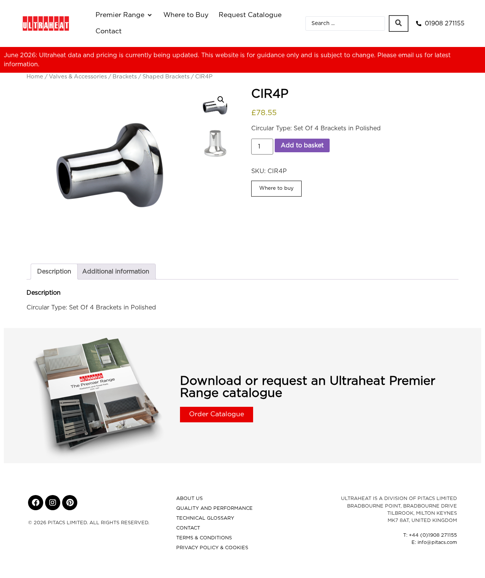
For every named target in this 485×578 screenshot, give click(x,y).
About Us (189, 498)
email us (410, 55)
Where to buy (276, 188)
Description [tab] (54, 272)
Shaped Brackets (165, 77)
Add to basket (302, 145)
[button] (124, 15)
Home (35, 77)
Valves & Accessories (78, 77)
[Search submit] (398, 23)
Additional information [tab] (115, 272)
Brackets (125, 77)
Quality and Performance (214, 508)
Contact (188, 528)
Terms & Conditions (204, 538)
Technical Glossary (205, 518)
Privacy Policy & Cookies (212, 547)
